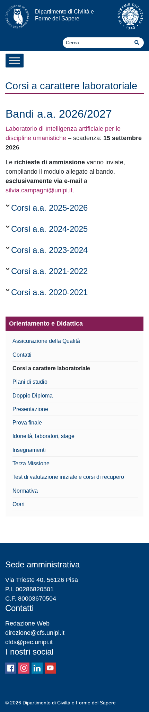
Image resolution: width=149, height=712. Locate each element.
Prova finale (27, 422)
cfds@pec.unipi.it (29, 642)
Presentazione (30, 409)
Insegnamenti (29, 450)
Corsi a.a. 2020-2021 (49, 292)
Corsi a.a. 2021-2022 (49, 271)
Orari (18, 504)
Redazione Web (27, 623)
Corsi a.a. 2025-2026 (49, 207)
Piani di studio (29, 381)
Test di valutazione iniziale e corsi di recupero (68, 477)
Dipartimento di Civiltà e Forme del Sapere (64, 14)
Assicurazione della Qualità (46, 341)
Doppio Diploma (32, 395)
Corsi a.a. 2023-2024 (49, 250)
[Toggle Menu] (14, 60)
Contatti (22, 355)
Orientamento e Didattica (46, 323)
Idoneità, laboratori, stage (43, 436)
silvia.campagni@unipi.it (39, 190)
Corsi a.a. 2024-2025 (49, 229)
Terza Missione (31, 463)
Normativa (25, 490)
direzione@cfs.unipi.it (34, 632)
